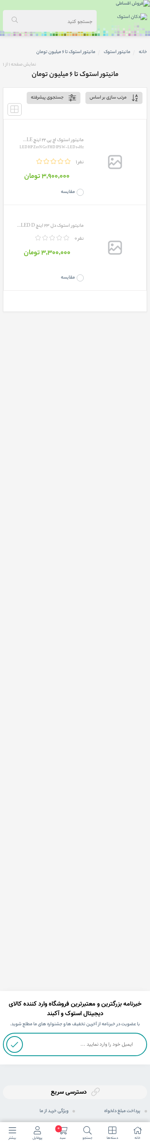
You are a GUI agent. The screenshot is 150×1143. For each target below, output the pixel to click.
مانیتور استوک (117, 52)
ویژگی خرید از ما (54, 1111)
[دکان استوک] (132, 18)
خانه (143, 52)
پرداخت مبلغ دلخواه (122, 1111)
